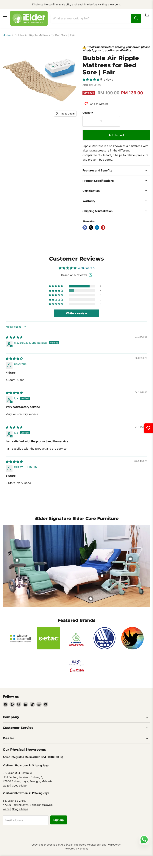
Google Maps (20, 809)
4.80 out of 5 (86, 268)
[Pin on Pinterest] (103, 227)
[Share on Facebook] (84, 227)
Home (7, 35)
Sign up (58, 820)
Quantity (87, 112)
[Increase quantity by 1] (115, 121)
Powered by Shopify (76, 848)
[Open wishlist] (148, 428)
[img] (14, 337)
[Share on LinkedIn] (97, 227)
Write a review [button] (76, 313)
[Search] (136, 18)
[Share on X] (91, 227)
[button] (91, 79)
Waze (6, 785)
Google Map (19, 785)
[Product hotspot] (17, 560)
